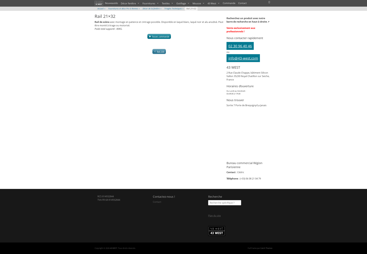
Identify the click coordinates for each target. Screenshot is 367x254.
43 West (212, 3)
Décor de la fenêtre (152, 8)
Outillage (181, 3)
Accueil (101, 8)
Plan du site (214, 215)
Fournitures (148, 3)
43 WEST (113, 248)
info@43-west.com (243, 58)
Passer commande (160, 36)
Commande (229, 3)
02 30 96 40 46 (240, 46)
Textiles (166, 3)
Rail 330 (160, 51)
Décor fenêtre (128, 3)
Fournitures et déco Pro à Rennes (124, 8)
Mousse (197, 3)
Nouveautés (111, 3)
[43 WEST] (99, 3)
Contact (242, 3)
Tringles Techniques (174, 8)
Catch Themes (266, 248)
